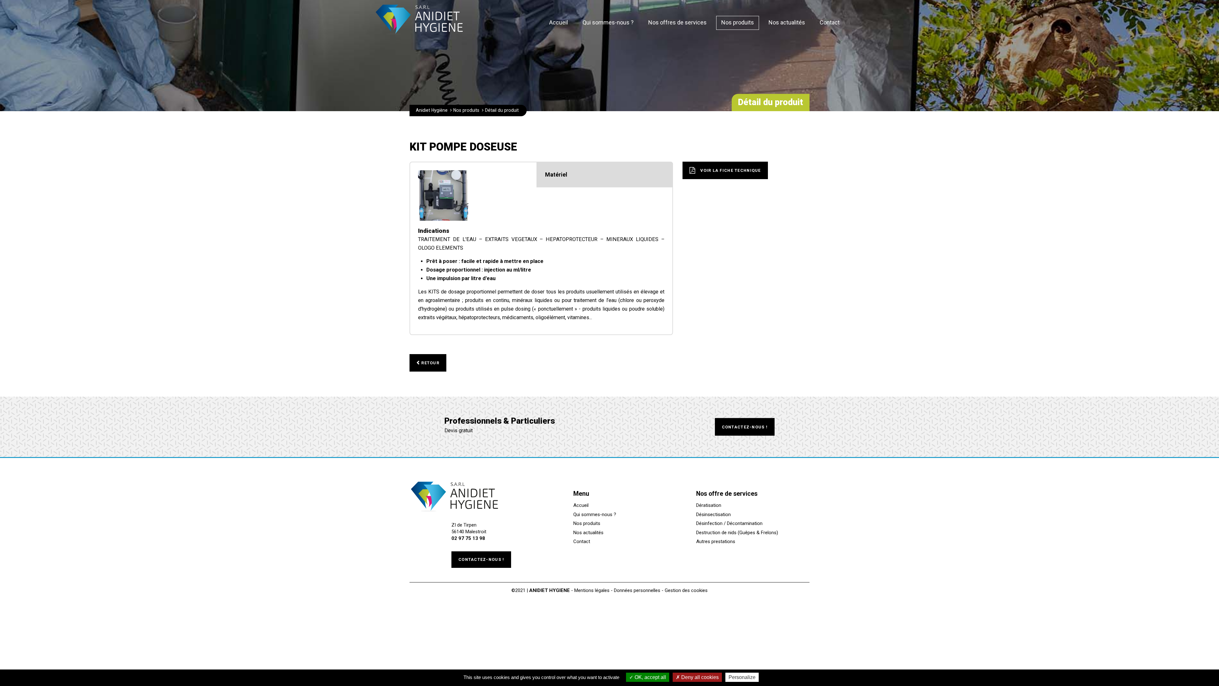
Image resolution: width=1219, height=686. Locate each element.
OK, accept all (649, 677)
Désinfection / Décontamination (729, 523)
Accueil (581, 505)
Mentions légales (592, 590)
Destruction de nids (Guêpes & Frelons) (737, 532)
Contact (581, 541)
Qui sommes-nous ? (594, 514)
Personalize (742, 677)
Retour (430, 362)
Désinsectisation (713, 514)
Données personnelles (637, 590)
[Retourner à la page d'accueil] (419, 36)
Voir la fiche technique (730, 170)
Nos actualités (588, 532)
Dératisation (708, 505)
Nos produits (586, 523)
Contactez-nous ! (745, 426)
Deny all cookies (699, 677)
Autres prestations (715, 541)
